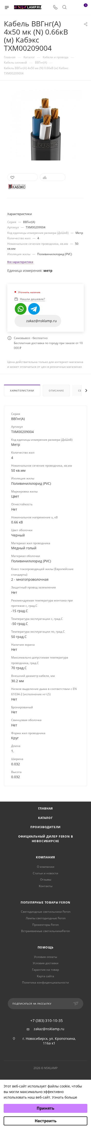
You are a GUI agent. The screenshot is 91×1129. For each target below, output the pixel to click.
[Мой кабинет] (73, 7)
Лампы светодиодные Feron (46, 918)
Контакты (45, 886)
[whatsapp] (21, 309)
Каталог (45, 818)
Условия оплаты (45, 957)
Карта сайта (45, 976)
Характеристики (22, 390)
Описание (56, 390)
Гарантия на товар (45, 970)
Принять (45, 1108)
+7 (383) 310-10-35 (46, 1020)
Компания (45, 857)
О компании (45, 867)
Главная (45, 808)
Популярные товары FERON (45, 902)
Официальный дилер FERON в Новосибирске (45, 838)
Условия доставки (45, 963)
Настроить (46, 1120)
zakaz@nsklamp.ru (49, 1029)
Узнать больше (64, 1097)
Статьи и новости (45, 873)
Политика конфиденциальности (45, 982)
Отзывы (45, 879)
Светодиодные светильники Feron (45, 912)
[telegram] (34, 309)
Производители (45, 827)
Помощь (46, 947)
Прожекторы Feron (45, 925)
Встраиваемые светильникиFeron (45, 931)
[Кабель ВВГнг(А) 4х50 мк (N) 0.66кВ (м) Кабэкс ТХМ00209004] (45, 124)
